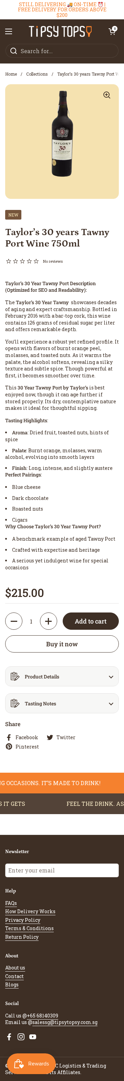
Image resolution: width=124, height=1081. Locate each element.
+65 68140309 (42, 1015)
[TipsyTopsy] (60, 31)
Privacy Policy (22, 920)
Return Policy (22, 937)
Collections (37, 74)
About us (15, 967)
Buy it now (62, 644)
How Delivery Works (30, 911)
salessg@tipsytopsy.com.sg (64, 1022)
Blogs (12, 984)
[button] (112, 31)
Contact (14, 976)
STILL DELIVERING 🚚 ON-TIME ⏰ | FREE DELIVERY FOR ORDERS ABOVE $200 (62, 10)
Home (11, 74)
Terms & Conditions (29, 928)
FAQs (11, 903)
